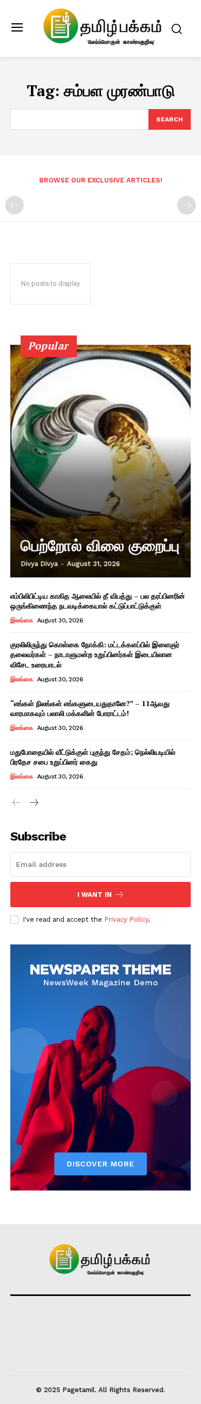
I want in (94, 894)
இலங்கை (21, 620)
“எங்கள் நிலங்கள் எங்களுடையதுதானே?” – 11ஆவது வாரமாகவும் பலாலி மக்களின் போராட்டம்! (90, 708)
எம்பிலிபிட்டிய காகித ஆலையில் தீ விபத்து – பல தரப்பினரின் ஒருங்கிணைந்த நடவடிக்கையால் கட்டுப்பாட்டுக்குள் (97, 601)
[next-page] (33, 803)
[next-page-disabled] (186, 205)
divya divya (39, 564)
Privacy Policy (126, 919)
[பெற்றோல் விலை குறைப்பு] (100, 461)
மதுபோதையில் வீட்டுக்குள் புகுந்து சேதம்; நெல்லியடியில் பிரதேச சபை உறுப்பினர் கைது (92, 757)
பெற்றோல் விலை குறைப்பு (100, 546)
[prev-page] (14, 205)
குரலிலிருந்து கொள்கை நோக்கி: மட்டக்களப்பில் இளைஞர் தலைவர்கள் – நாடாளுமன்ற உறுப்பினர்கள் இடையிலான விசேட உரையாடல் (94, 654)
